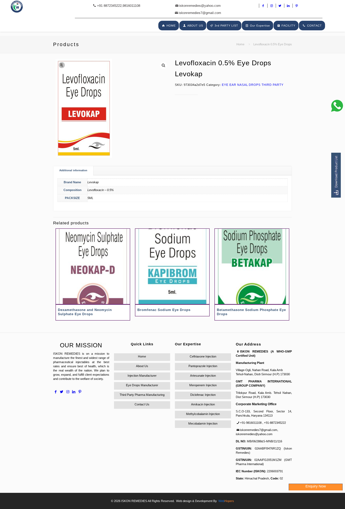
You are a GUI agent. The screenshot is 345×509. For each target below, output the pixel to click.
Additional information (73, 170)
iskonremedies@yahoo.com (200, 6)
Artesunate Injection (203, 375)
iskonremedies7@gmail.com (200, 13)
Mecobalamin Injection (202, 423)
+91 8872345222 (109, 6)
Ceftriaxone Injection (203, 356)
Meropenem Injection (203, 385)
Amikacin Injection (203, 404)
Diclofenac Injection (203, 394)
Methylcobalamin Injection (203, 414)
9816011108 (131, 6)
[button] (163, 65)
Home (240, 44)
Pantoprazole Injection (202, 366)
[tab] (73, 170)
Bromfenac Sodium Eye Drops (163, 310)
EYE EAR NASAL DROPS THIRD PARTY (253, 84)
